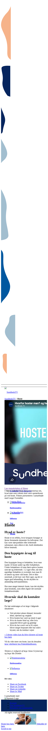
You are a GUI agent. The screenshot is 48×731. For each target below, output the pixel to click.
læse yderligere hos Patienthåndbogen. (21, 644)
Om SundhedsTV (17, 705)
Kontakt (13, 703)
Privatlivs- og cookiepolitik (21, 708)
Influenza (13, 518)
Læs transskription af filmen (16, 488)
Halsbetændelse (15, 508)
